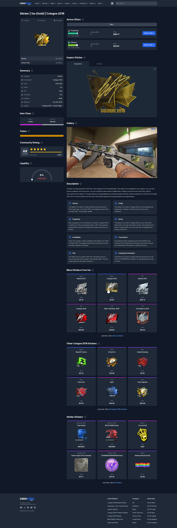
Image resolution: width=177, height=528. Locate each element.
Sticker (60, 76)
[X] (25, 507)
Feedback (135, 506)
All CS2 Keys (151, 512)
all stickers (118, 483)
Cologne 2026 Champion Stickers (117, 512)
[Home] (27, 3)
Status (134, 509)
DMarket (74, 42)
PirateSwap (75, 31)
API (133, 502)
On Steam (59, 20)
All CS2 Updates (152, 522)
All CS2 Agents (151, 516)
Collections (83, 3)
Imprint (134, 522)
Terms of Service (137, 512)
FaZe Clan (58, 83)
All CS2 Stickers (152, 506)
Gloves (67, 3)
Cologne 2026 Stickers (114, 516)
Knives (59, 3)
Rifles (52, 3)
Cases (74, 3)
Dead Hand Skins (112, 522)
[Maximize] (154, 68)
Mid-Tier (44, 3)
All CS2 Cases (151, 509)
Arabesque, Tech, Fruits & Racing (117, 506)
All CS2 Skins (151, 502)
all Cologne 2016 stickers (118, 409)
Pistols (37, 3)
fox (61, 87)
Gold (60, 91)
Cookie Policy (136, 519)
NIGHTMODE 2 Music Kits (115, 519)
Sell (112, 24)
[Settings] (112, 3)
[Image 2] (113, 176)
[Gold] (42, 136)
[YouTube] (32, 507)
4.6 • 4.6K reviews (73, 36)
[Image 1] (110, 176)
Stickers (92, 3)
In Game (26, 20)
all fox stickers (117, 336)
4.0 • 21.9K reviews (74, 47)
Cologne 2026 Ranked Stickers (117, 502)
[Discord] (22, 507)
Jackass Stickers (112, 509)
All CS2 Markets (152, 519)
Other (99, 3)
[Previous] (69, 152)
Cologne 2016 (57, 80)
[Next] (154, 152)
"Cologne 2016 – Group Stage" (51, 106)
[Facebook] (28, 507)
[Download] (69, 174)
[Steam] (35, 507)
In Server (42, 20)
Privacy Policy (136, 516)
